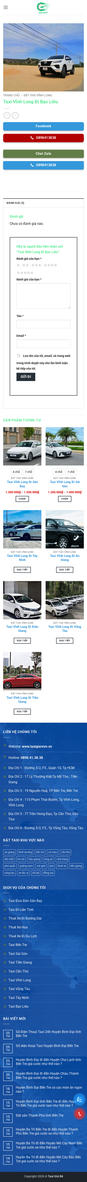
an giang (9, 852)
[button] (5, 7)
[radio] (16, 472)
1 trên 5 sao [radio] (17, 265)
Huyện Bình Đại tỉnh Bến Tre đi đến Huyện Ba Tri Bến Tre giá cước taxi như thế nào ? (49, 1103)
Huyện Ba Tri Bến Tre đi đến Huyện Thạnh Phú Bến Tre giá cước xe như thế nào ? (47, 1131)
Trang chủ (11, 95)
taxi (51, 865)
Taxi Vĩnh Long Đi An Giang (64, 558)
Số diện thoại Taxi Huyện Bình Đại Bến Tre (47, 1046)
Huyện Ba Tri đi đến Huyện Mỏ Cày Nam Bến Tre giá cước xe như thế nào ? (49, 1145)
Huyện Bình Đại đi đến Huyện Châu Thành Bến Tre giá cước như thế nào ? (47, 1076)
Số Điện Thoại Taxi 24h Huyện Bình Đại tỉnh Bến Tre (48, 1034)
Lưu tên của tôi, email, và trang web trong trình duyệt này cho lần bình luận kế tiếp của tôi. (43, 362)
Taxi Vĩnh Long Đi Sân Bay (22, 484)
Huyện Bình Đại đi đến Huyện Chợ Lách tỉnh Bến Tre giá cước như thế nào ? (48, 1062)
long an (48, 859)
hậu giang (34, 859)
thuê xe (62, 865)
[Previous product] (15, 115)
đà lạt (35, 872)
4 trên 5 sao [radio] (49, 265)
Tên (19, 316)
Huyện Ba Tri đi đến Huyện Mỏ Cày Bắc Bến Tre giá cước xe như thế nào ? (48, 1159)
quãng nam (26, 865)
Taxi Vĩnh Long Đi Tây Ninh (22, 558)
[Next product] (7, 115)
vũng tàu (9, 872)
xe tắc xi (23, 872)
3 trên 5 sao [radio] (35, 265)
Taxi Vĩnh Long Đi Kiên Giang (22, 629)
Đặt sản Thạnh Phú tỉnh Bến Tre (39, 1115)
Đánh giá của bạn (28, 259)
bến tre (40, 852)
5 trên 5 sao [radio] (24, 273)
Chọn (22, 498)
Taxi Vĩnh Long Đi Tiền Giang (22, 700)
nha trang (62, 859)
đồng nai (48, 872)
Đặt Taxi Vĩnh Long (38, 95)
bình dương (25, 852)
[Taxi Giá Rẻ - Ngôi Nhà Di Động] (43, 7)
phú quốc (9, 865)
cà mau (52, 852)
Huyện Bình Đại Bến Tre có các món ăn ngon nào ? (49, 1089)
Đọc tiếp (22, 569)
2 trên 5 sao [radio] (25, 265)
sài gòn (41, 865)
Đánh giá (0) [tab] (15, 202)
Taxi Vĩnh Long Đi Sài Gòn (65, 484)
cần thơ (65, 852)
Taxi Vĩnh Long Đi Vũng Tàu (64, 629)
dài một (8, 859)
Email (21, 336)
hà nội (20, 859)
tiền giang (76, 865)
